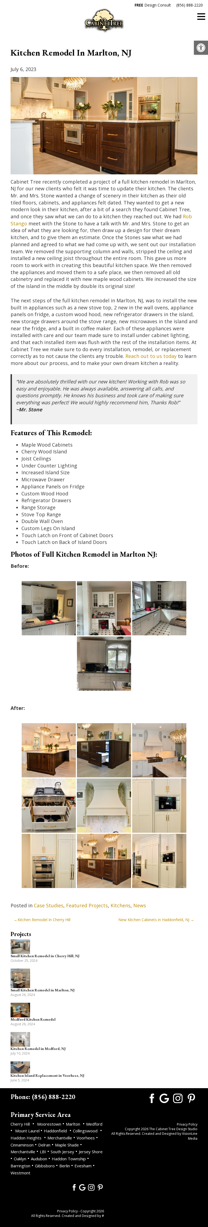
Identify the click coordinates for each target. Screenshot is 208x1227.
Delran (44, 1145)
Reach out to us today (151, 356)
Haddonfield (55, 1130)
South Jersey (62, 1151)
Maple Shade (67, 1145)
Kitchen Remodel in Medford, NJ (38, 1048)
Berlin (64, 1165)
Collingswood (85, 1130)
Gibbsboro (45, 1165)
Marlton (73, 1124)
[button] (201, 48)
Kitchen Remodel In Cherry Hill (44, 919)
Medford (94, 1124)
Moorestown (49, 1124)
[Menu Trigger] (201, 16)
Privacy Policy (67, 1211)
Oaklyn (20, 1158)
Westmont (20, 1172)
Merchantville (59, 1137)
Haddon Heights (26, 1137)
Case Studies (48, 905)
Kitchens (120, 905)
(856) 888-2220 (189, 5)
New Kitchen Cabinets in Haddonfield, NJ (153, 919)
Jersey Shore (91, 1151)
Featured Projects (87, 905)
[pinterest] (100, 1187)
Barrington (20, 1165)
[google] (82, 1187)
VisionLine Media (189, 1135)
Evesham (83, 1165)
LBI (43, 1151)
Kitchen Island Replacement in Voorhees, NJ (47, 1075)
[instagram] (91, 1187)
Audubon (39, 1158)
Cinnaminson (22, 1145)
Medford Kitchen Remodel (33, 1019)
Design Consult (153, 5)
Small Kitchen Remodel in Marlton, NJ (42, 990)
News (139, 905)
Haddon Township (69, 1158)
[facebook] (73, 1187)
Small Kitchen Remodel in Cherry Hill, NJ (45, 955)
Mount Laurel (28, 1130)
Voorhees (86, 1137)
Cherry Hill (20, 1124)
